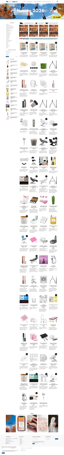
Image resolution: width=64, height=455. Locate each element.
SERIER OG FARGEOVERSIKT (9, 26)
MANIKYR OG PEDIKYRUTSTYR (10, 27)
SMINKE (7, 42)
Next (63, 11)
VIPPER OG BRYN (8, 41)
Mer (52, 1)
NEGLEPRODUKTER (8, 25)
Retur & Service (21, 441)
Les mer (44, 443)
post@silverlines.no (10, 440)
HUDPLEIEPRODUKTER (9, 40)
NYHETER (7, 24)
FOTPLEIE (7, 43)
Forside (21, 438)
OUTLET (7, 44)
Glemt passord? (16, 56)
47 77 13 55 (9, 439)
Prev (0, 11)
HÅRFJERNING (8, 37)
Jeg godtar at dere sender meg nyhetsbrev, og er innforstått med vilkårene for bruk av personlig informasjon (38, 442)
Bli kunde (21, 439)
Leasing (21, 440)
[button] (5, 423)
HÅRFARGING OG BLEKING (9, 28)
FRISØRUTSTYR (8, 29)
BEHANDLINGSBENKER (9, 30)
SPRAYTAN (7, 38)
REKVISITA (7, 39)
